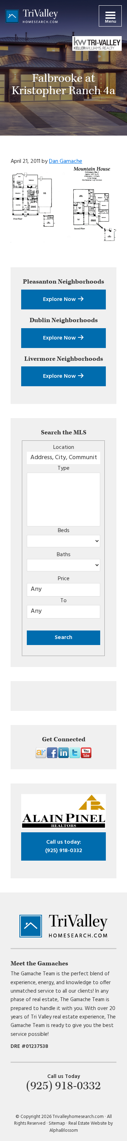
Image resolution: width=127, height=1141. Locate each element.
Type (63, 468)
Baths (64, 554)
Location (63, 447)
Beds (63, 530)
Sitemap (57, 1123)
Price (63, 578)
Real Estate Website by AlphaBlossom (81, 1127)
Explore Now (60, 299)
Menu (110, 21)
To (63, 600)
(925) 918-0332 (63, 846)
